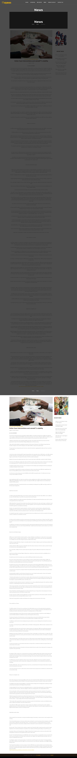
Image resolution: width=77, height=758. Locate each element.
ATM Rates (32, 2)
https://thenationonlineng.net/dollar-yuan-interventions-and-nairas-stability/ (31, 386)
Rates (27, 2)
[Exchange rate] (61, 39)
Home (33, 24)
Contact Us (60, 2)
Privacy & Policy (52, 2)
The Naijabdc (38, 755)
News (45, 2)
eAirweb (52, 755)
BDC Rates (39, 2)
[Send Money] (61, 405)
